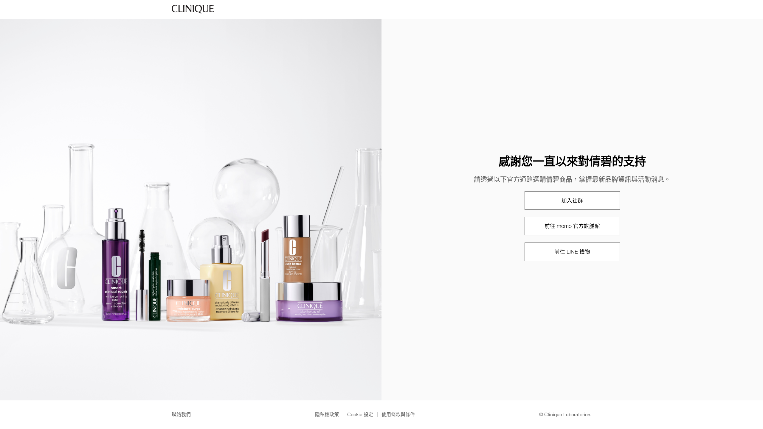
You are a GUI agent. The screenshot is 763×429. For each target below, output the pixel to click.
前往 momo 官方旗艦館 (572, 226)
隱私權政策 (327, 414)
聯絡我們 (181, 414)
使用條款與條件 (398, 414)
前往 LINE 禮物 (572, 251)
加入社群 (572, 200)
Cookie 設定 (360, 414)
